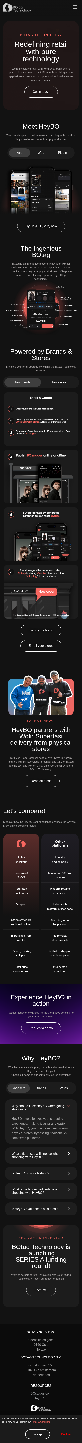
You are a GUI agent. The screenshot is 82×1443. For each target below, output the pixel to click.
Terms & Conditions (40, 1422)
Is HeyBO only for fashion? (30, 1173)
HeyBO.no (41, 1398)
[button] (75, 7)
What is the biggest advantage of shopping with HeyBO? (35, 1191)
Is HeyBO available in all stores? (35, 1209)
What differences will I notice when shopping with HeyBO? (36, 1155)
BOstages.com (41, 1393)
